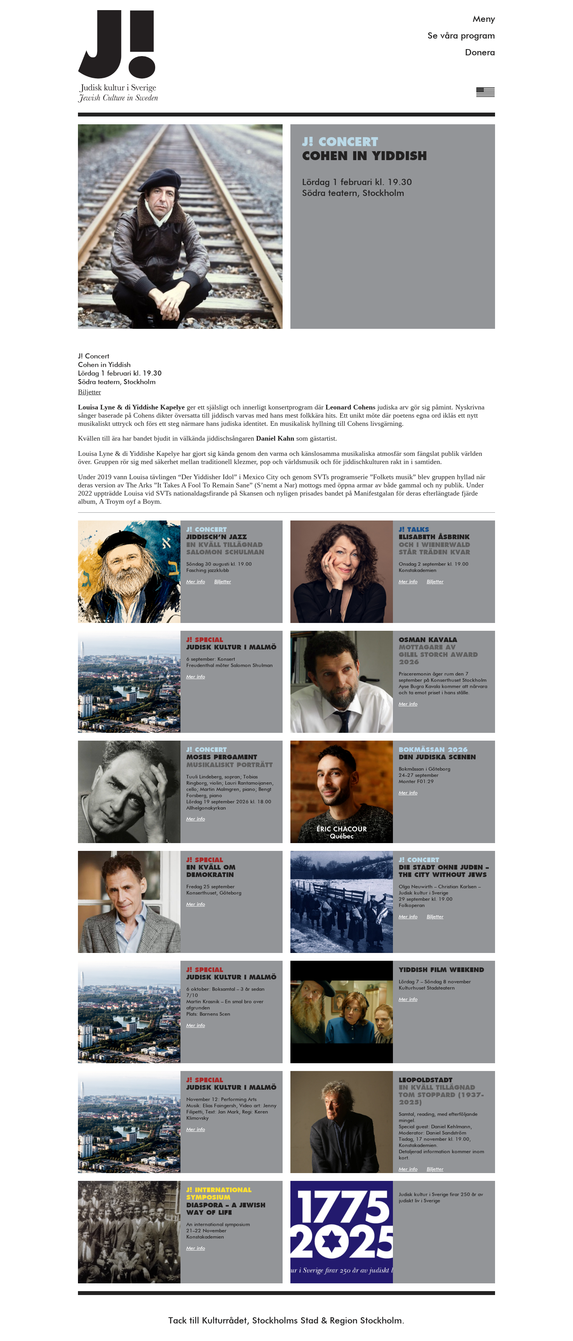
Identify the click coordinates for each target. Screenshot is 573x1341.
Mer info (195, 581)
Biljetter (89, 392)
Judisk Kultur (118, 56)
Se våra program (461, 36)
